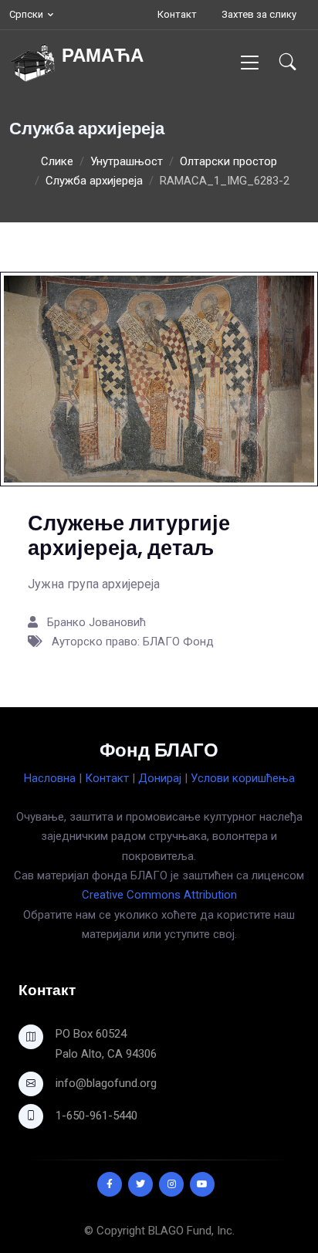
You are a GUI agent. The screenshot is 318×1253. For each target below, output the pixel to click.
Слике (57, 161)
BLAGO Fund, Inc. (191, 1231)
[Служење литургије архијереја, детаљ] (159, 378)
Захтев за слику (259, 14)
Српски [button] (26, 14)
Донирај (159, 778)
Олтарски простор (228, 161)
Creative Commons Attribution (159, 895)
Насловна (50, 778)
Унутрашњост (126, 161)
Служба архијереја (94, 181)
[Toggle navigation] (249, 62)
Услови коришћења (243, 778)
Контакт (177, 14)
